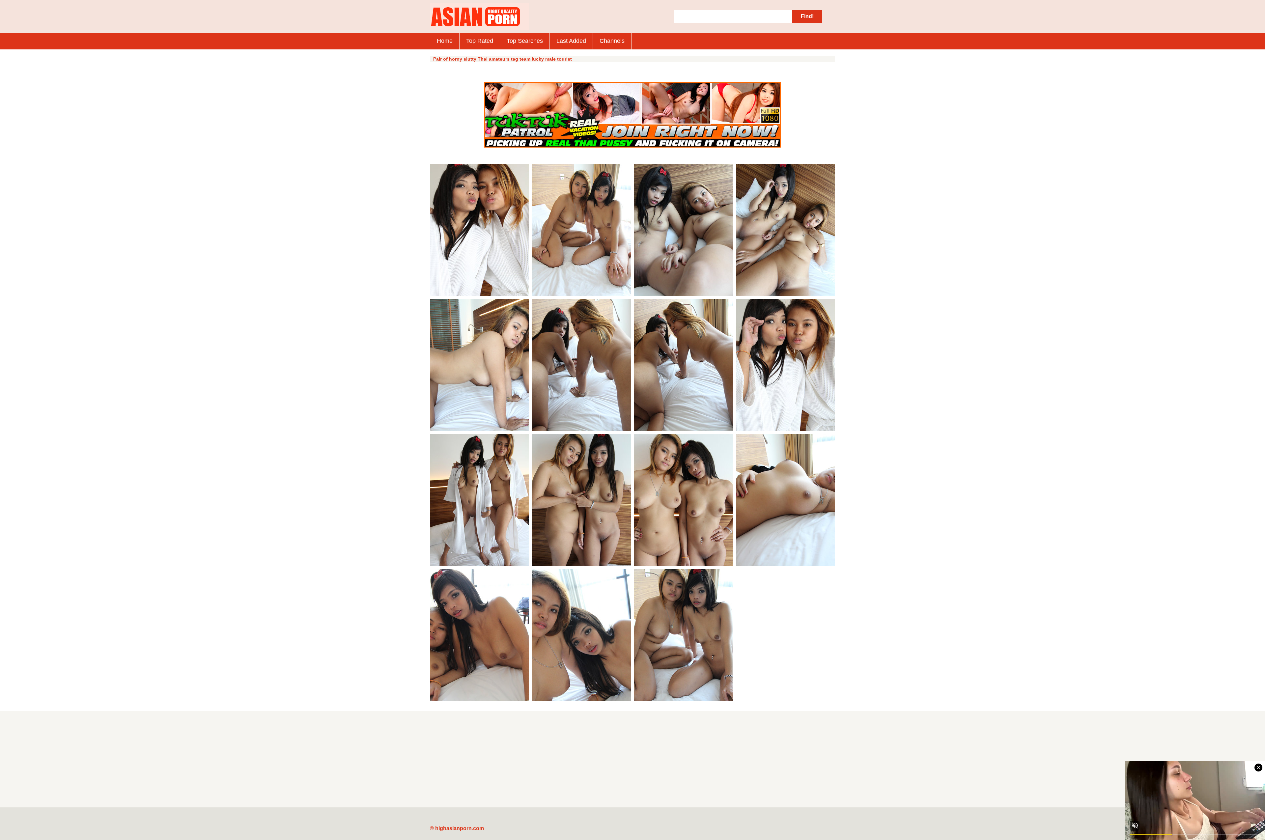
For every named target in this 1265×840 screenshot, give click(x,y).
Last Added (571, 41)
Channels (612, 41)
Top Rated (479, 41)
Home (445, 41)
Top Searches (525, 41)
